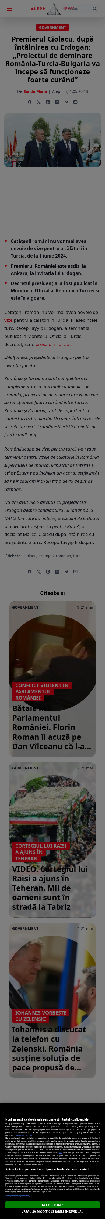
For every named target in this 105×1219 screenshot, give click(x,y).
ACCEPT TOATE (52, 1205)
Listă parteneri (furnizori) (17, 1195)
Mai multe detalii (24, 1135)
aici (60, 1152)
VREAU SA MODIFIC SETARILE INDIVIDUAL (52, 1212)
